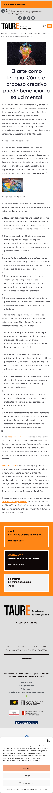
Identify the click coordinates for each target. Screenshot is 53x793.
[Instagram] (24, 18)
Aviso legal (43, 789)
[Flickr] (33, 18)
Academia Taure (14, 436)
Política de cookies (13, 789)
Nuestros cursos (9, 465)
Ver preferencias (26, 783)
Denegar (26, 775)
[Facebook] (20, 18)
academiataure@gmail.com (14, 501)
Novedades (13, 33)
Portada (4, 33)
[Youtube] (28, 18)
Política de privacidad (29, 789)
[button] (49, 740)
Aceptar (26, 768)
